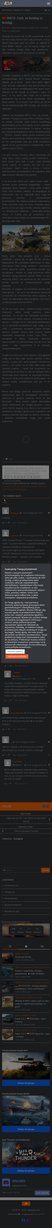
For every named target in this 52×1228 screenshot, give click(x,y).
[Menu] (48, 3)
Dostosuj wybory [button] (15, 651)
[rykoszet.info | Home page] (9, 3)
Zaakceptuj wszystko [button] (16, 656)
